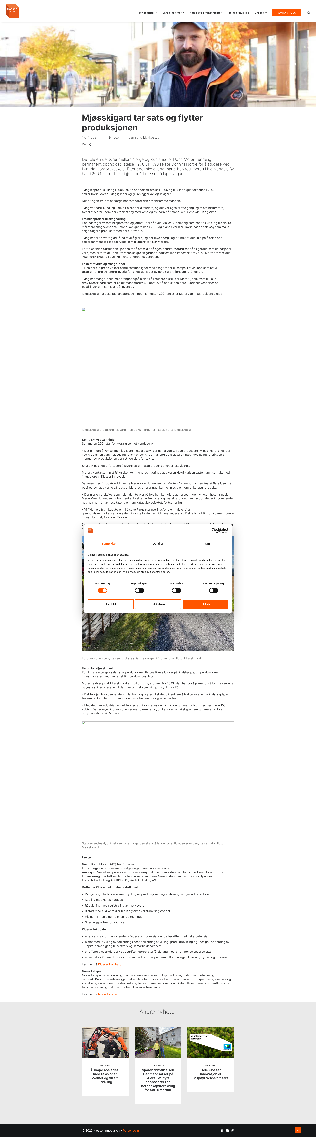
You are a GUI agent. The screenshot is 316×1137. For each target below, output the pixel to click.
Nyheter (113, 137)
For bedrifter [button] (147, 12)
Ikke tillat (111, 604)
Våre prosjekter (172, 12)
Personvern (131, 1130)
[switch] (139, 590)
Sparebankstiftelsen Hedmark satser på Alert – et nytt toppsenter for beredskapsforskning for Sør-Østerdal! (158, 1080)
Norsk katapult (108, 994)
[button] (308, 13)
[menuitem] (148, 13)
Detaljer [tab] (158, 543)
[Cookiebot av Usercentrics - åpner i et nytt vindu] (214, 530)
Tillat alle (205, 604)
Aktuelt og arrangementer (206, 12)
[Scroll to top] (298, 1130)
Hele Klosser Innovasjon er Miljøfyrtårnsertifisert (210, 1074)
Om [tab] (207, 543)
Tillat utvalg (158, 604)
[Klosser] (12, 11)
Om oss (259, 12)
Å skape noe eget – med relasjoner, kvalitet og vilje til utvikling (105, 1076)
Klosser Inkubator (110, 964)
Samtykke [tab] (109, 543)
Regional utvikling (238, 12)
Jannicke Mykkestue (144, 137)
